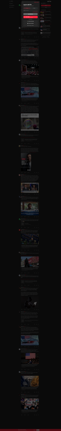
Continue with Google (31, 21)
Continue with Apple (31, 23)
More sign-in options (31, 25)
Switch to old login (36, 2)
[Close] (23, 2)
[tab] (27, 8)
